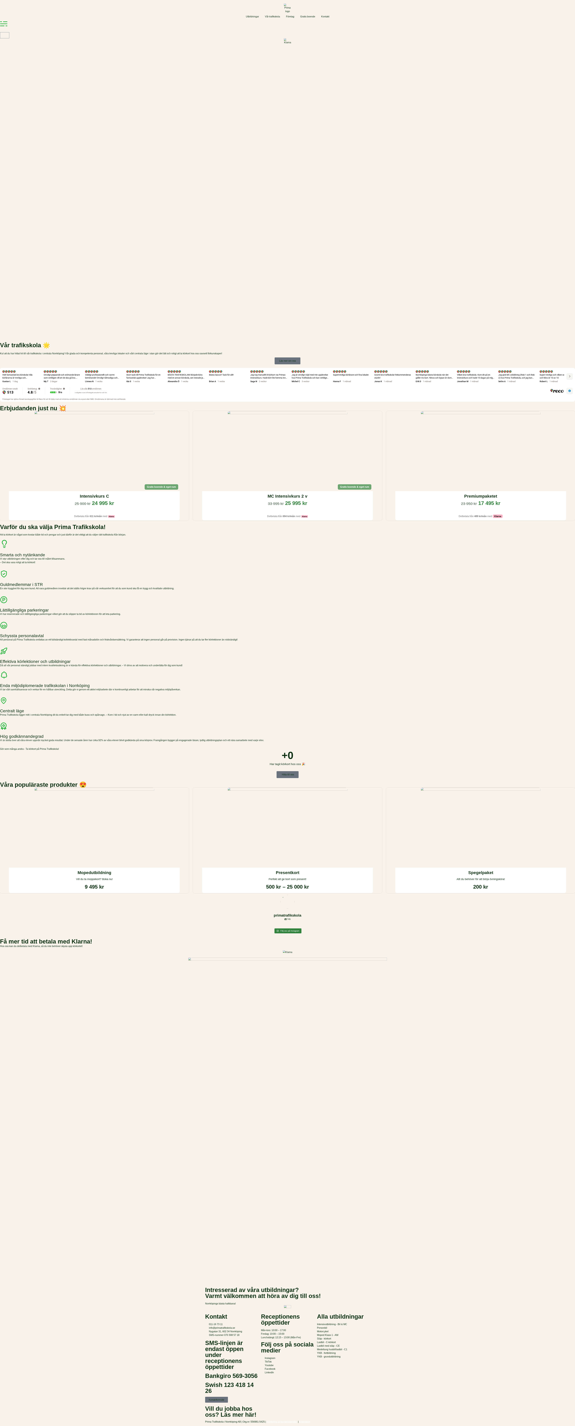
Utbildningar (252, 16)
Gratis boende (307, 16)
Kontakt (325, 16)
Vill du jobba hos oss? (230, 1411)
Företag (290, 16)
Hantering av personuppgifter (282, 1421)
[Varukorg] (4, 35)
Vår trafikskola (272, 16)
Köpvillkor (304, 1421)
